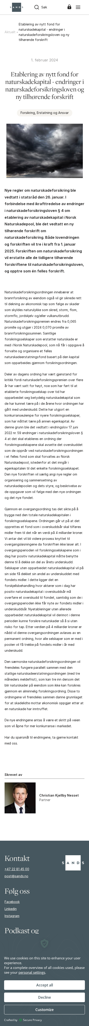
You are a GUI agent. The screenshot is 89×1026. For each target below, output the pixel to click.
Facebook (12, 902)
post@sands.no (16, 876)
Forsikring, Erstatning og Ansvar (45, 113)
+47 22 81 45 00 (17, 869)
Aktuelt (10, 32)
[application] (44, 980)
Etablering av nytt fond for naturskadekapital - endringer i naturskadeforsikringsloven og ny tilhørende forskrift (44, 32)
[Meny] (78, 7)
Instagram (12, 916)
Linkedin (11, 909)
